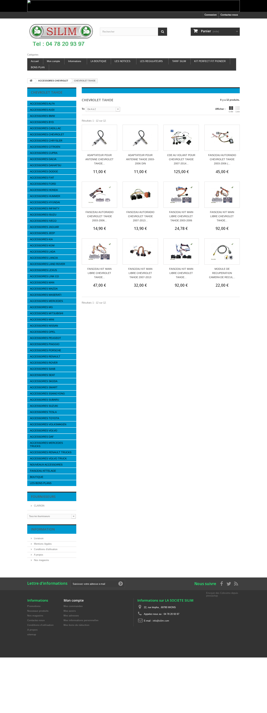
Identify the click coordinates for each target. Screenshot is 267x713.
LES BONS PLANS (40, 483)
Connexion (211, 14)
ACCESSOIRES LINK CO (44, 276)
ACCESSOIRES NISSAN (44, 325)
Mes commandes (73, 606)
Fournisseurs (43, 496)
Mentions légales (42, 543)
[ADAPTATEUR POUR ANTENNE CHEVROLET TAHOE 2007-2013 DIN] (99, 137)
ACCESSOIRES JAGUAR (44, 227)
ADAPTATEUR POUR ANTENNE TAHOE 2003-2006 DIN (140, 159)
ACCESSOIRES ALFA (42, 103)
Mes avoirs (70, 611)
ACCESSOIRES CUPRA (43, 152)
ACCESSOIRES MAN (42, 282)
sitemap (31, 634)
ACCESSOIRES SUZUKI (44, 405)
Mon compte (53, 61)
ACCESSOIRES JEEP (42, 233)
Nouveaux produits (37, 611)
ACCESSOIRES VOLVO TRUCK (48, 458)
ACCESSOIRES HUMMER (45, 196)
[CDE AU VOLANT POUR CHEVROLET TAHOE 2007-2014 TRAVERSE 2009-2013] (181, 137)
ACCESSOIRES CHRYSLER (46, 140)
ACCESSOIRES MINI (42, 319)
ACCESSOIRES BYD (42, 122)
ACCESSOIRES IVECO (43, 220)
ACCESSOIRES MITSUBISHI (46, 313)
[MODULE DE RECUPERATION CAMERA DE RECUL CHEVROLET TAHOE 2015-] (222, 251)
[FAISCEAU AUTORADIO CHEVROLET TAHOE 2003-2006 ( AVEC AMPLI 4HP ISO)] (222, 137)
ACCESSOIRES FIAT (42, 177)
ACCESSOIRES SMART (44, 387)
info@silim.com (161, 620)
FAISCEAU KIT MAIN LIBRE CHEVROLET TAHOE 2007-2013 (140, 273)
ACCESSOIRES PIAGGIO (44, 344)
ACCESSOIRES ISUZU (43, 214)
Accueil (35, 61)
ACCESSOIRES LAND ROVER (47, 264)
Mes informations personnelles (81, 620)
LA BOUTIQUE (98, 61)
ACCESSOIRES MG (41, 307)
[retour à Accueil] (31, 81)
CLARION (38, 505)
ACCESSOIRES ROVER (44, 362)
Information (43, 529)
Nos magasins (41, 560)
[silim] (60, 35)
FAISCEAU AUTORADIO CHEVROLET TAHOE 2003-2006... (100, 216)
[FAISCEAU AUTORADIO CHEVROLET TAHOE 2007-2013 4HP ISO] (140, 194)
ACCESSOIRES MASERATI (45, 294)
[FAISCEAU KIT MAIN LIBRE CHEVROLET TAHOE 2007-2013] (140, 251)
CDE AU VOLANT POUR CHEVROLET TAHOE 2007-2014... (181, 159)
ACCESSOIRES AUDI (42, 109)
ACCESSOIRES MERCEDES (46, 301)
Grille (231, 111)
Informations (74, 61)
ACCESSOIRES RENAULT (45, 356)
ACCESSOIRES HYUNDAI (45, 202)
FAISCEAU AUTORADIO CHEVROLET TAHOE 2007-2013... (140, 216)
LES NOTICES (122, 61)
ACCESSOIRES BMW (42, 115)
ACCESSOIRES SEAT (42, 375)
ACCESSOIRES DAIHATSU (45, 165)
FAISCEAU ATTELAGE (43, 470)
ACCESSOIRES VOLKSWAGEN (48, 424)
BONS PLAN (37, 67)
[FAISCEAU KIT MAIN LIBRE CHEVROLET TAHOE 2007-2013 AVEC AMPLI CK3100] (181, 251)
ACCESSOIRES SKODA (43, 381)
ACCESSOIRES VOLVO (43, 430)
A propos (38, 554)
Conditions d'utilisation (45, 549)
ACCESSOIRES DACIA (43, 159)
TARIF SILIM (179, 61)
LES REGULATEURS (151, 61)
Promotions (34, 606)
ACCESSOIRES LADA (42, 251)
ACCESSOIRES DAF (42, 436)
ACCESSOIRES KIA (41, 239)
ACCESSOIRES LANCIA (44, 257)
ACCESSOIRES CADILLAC (45, 128)
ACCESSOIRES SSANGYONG (47, 393)
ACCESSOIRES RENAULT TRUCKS (50, 452)
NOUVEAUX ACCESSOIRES (46, 464)
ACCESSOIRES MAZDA (44, 288)
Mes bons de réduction (76, 625)
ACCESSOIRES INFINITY (44, 208)
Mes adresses (71, 615)
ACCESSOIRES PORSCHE (45, 350)
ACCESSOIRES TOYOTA (44, 418)
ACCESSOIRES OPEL (42, 331)
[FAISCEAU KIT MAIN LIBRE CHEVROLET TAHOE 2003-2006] (181, 194)
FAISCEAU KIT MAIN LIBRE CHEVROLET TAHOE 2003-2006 (181, 216)
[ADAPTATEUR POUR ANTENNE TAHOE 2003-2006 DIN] (140, 137)
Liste (238, 111)
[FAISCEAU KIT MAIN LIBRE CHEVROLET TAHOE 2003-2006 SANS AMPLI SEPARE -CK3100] (99, 251)
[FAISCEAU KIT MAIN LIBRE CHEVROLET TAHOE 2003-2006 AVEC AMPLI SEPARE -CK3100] (222, 194)
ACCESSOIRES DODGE (44, 171)
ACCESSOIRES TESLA (43, 412)
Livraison (38, 538)
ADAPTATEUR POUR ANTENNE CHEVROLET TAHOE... (99, 159)
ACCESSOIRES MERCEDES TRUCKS (46, 444)
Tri (83, 109)
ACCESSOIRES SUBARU (44, 399)
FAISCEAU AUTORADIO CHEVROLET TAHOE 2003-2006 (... (222, 159)
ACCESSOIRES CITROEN (45, 146)
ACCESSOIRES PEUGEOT (45, 338)
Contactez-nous (229, 14)
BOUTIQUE (36, 477)
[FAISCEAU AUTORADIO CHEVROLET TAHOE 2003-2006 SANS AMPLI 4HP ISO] (99, 194)
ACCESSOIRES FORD (43, 183)
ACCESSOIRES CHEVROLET (47, 134)
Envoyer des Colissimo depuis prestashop (222, 594)
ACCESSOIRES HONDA (44, 190)
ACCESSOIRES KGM (42, 245)
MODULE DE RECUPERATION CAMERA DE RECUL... (222, 273)
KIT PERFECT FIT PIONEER (210, 61)
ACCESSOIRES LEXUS (43, 270)
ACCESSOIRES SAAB (42, 368)
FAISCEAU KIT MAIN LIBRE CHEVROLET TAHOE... (222, 216)
